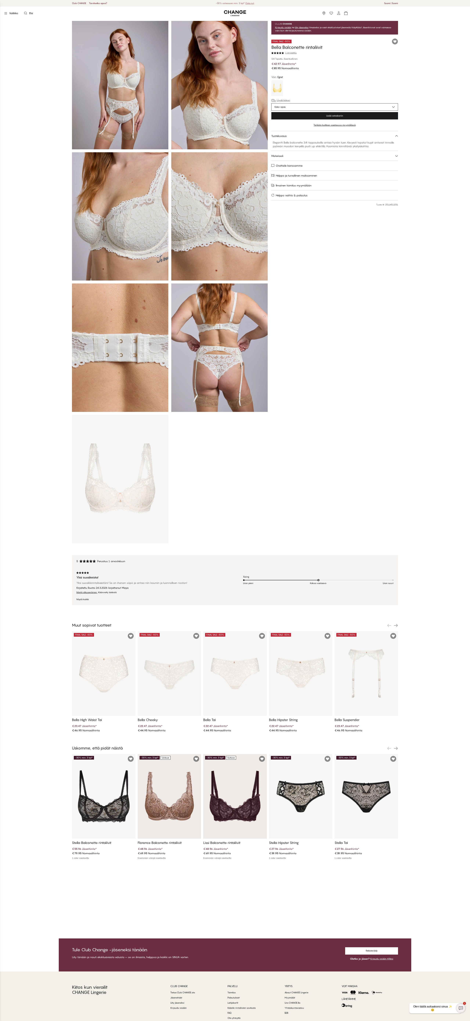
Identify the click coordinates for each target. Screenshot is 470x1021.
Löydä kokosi (283, 100)
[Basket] (346, 13)
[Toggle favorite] (395, 41)
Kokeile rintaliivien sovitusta (241, 1008)
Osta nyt (246, 3)
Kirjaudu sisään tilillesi (381, 958)
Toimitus (231, 992)
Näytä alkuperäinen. (86, 592)
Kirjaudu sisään (283, 27)
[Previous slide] (389, 625)
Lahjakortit (232, 1002)
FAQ (229, 1012)
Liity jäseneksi (177, 1002)
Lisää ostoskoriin (334, 115)
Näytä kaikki (82, 599)
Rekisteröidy (372, 950)
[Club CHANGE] (338, 13)
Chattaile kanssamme (289, 165)
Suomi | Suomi (391, 3)
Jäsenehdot (176, 997)
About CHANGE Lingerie (296, 992)
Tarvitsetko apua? (98, 3)
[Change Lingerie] (235, 13)
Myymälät (290, 997)
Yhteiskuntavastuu (294, 1008)
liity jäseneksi (302, 27)
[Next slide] (396, 625)
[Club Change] (331, 13)
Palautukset (233, 997)
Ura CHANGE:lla (292, 1002)
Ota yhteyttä (233, 1018)
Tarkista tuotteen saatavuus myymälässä (335, 125)
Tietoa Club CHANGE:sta (182, 992)
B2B (286, 1012)
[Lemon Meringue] (277, 88)
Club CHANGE (79, 3)
